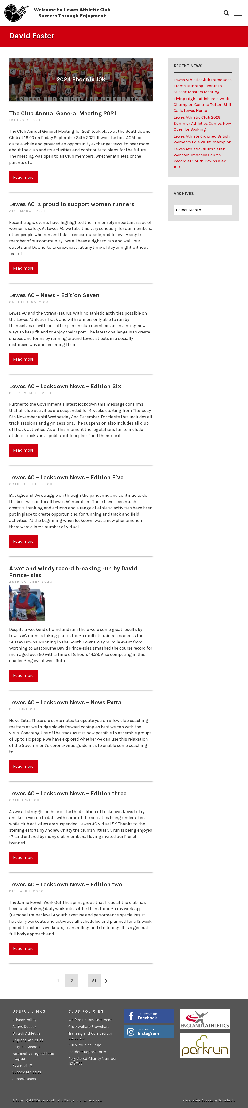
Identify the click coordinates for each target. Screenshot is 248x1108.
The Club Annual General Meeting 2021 (62, 113)
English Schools (26, 1047)
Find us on (148, 1031)
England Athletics (27, 1040)
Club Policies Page (84, 1045)
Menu (238, 13)
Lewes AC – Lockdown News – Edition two (65, 884)
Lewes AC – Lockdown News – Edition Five (66, 477)
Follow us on (147, 1016)
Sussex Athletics (26, 1072)
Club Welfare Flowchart (88, 1026)
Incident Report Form (87, 1051)
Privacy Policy (24, 1019)
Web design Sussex (198, 1100)
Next (106, 981)
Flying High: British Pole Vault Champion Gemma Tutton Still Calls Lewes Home (202, 104)
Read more (23, 177)
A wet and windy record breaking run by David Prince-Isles (73, 572)
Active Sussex (24, 1026)
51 (94, 981)
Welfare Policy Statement (90, 1019)
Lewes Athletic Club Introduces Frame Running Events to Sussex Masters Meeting (203, 85)
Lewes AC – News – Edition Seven (54, 295)
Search (226, 12)
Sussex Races (24, 1079)
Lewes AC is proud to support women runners (71, 204)
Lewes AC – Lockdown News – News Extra (65, 702)
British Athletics (26, 1033)
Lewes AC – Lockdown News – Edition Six (65, 386)
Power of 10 (22, 1065)
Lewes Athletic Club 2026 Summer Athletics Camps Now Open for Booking (202, 123)
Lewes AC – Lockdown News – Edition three (68, 793)
